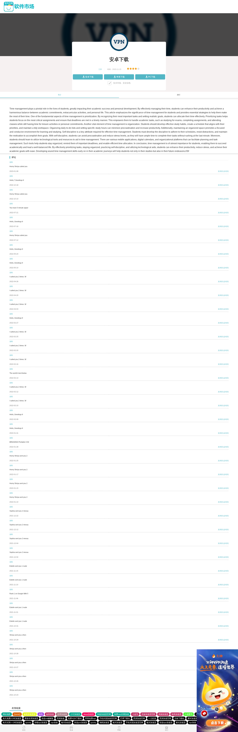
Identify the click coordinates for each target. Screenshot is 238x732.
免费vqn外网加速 (121, 714)
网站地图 (6, 714)
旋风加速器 (176, 714)
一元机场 (152, 718)
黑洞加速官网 (139, 718)
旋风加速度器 (29, 714)
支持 (219, 171)
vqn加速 (54, 722)
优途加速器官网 (148, 714)
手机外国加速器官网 (108, 718)
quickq (28, 722)
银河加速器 (66, 722)
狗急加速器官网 (104, 714)
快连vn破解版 (47, 718)
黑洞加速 (60, 718)
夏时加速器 (192, 718)
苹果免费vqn (90, 718)
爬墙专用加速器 (31, 718)
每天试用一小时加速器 (12, 722)
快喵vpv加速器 (41, 722)
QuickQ (17, 714)
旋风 (41, 714)
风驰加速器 (163, 714)
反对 (225, 171)
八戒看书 (188, 714)
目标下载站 (179, 718)
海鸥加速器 (104, 722)
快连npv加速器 (166, 722)
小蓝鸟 (135, 714)
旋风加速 (50, 714)
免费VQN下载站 (75, 718)
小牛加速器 (75, 714)
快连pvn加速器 (80, 722)
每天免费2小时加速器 (12, 718)
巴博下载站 (125, 718)
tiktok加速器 (88, 714)
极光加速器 (181, 722)
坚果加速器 (62, 714)
